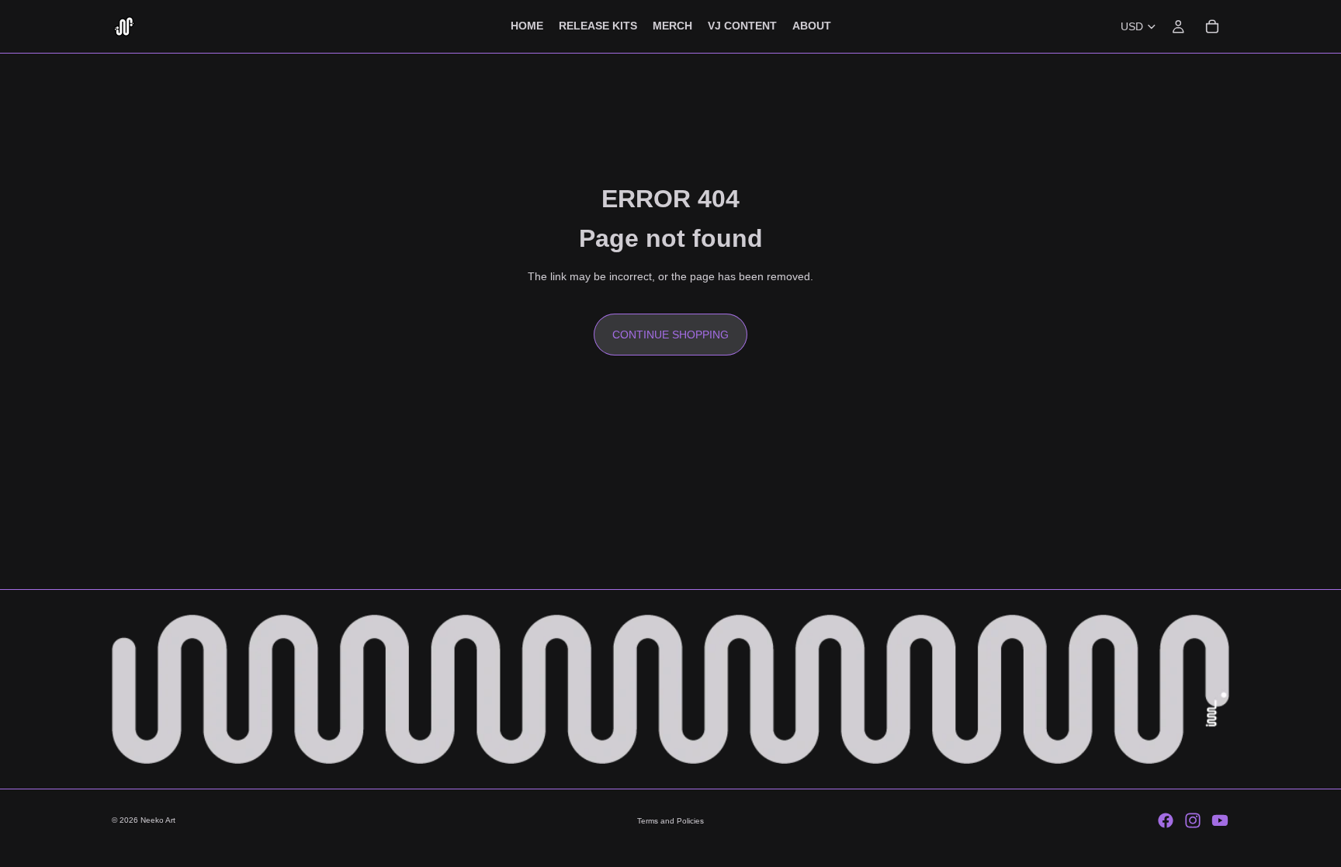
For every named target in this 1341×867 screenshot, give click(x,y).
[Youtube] (1220, 820)
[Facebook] (1165, 820)
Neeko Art (157, 820)
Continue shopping (670, 334)
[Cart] (1212, 26)
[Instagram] (1192, 820)
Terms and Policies (670, 821)
